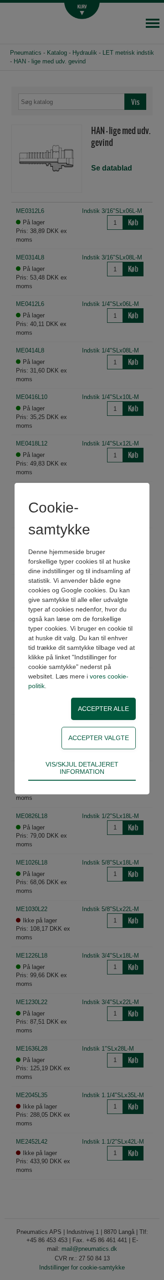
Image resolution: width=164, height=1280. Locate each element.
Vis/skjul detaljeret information (82, 768)
